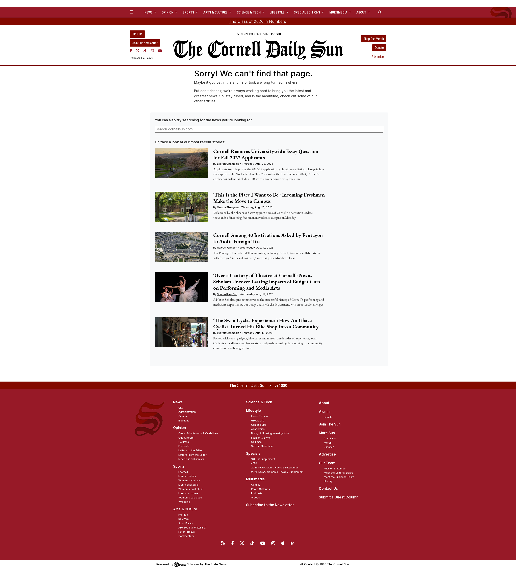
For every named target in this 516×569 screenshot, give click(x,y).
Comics (255, 484)
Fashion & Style (260, 437)
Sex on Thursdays (262, 446)
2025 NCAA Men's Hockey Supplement (275, 467)
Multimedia (255, 479)
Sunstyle (329, 446)
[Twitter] (137, 51)
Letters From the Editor (192, 454)
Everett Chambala (228, 163)
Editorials (183, 446)
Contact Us (328, 489)
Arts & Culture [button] (215, 12)
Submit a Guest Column (338, 497)
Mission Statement (335, 468)
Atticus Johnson (227, 247)
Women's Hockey (189, 480)
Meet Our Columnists (191, 459)
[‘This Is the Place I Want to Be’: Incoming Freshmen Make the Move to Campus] (181, 207)
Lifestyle (253, 411)
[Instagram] (152, 51)
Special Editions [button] (307, 12)
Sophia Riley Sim (227, 294)
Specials (253, 453)
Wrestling (184, 501)
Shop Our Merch (373, 39)
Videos (255, 497)
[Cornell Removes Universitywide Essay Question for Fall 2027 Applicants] (181, 163)
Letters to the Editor (190, 450)
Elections (183, 420)
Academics (258, 429)
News (178, 402)
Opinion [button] (168, 12)
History (328, 481)
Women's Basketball (190, 489)
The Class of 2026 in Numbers (257, 21)
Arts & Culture (185, 509)
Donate (379, 48)
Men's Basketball (188, 484)
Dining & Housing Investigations (270, 433)
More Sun (327, 433)
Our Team (327, 463)
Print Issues (331, 438)
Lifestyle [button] (277, 12)
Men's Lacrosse (188, 493)
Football (183, 471)
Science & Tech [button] (249, 12)
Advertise (378, 57)
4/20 (254, 463)
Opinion (179, 428)
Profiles (183, 514)
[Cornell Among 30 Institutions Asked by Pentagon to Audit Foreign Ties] (181, 247)
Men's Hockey (187, 476)
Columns (183, 441)
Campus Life (258, 424)
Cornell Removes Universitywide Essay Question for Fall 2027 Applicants (265, 154)
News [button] (149, 12)
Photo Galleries (260, 489)
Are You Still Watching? (192, 527)
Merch (328, 442)
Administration (187, 411)
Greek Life (257, 420)
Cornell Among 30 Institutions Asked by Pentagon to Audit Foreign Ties (268, 238)
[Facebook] (131, 51)
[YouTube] (160, 51)
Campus (183, 416)
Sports (179, 466)
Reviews (183, 518)
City (180, 407)
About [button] (361, 12)
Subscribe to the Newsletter (270, 505)
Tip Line (137, 34)
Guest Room (186, 437)
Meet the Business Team (339, 477)
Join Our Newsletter (145, 43)
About (324, 403)
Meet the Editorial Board (338, 472)
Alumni (324, 412)
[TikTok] (145, 51)
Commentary (186, 536)
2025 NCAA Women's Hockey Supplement (277, 471)
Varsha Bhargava (228, 207)
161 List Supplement (263, 459)
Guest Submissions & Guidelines (198, 433)
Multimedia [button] (338, 12)
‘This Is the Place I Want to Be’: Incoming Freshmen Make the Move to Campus (269, 197)
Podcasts (256, 493)
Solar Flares (185, 523)
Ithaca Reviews (260, 416)
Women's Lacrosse (190, 497)
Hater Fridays (186, 531)
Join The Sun (329, 424)
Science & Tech (259, 402)
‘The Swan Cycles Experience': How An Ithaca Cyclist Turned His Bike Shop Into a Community (266, 323)
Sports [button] (189, 12)
